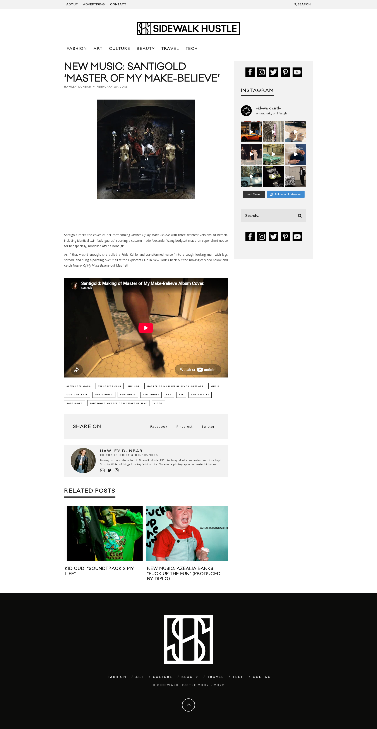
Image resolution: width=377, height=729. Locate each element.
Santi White (200, 394)
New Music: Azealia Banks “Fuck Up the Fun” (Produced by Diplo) (184, 573)
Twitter (208, 426)
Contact (118, 4)
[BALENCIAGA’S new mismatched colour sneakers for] (273, 176)
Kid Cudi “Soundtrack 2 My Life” (99, 571)
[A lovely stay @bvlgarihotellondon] (251, 131)
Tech (192, 48)
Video (158, 403)
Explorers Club (109, 386)
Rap (181, 394)
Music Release (77, 394)
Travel (170, 48)
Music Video (104, 394)
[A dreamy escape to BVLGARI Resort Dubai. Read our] (295, 131)
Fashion (77, 48)
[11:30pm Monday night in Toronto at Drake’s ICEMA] (251, 154)
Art (98, 48)
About (72, 4)
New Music (128, 394)
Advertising (94, 4)
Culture (119, 48)
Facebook (159, 426)
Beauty (146, 48)
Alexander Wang (79, 386)
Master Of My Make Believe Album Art (175, 386)
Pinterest (184, 426)
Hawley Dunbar (77, 86)
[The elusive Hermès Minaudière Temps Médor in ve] (295, 154)
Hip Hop (134, 386)
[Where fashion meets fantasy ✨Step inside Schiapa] (273, 131)
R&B (169, 394)
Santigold (75, 403)
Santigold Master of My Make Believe (118, 403)
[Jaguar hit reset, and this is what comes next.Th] (295, 176)
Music (215, 386)
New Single (151, 394)
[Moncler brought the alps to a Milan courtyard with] (273, 154)
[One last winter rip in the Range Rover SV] (251, 176)
